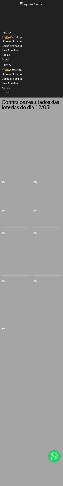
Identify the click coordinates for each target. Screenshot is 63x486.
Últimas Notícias (12, 41)
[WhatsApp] (54, 456)
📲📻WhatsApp (12, 37)
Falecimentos (10, 50)
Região (6, 54)
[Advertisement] (31, 146)
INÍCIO (6, 32)
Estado (6, 59)
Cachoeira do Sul (12, 45)
